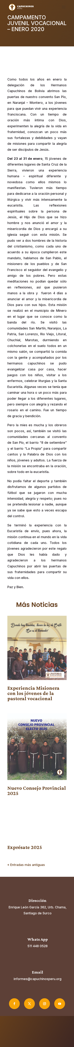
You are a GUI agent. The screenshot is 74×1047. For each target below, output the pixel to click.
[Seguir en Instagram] (44, 1003)
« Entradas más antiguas (26, 865)
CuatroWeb (48, 1036)
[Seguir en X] (29, 1003)
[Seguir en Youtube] (59, 1003)
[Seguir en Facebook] (14, 1003)
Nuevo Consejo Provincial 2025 (36, 790)
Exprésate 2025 (24, 847)
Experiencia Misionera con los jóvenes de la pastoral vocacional (33, 693)
